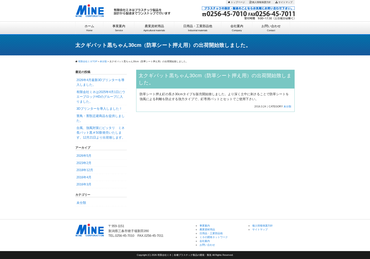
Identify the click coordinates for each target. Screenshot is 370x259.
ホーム (89, 28)
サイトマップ (285, 2)
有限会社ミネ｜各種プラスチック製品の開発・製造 (184, 255)
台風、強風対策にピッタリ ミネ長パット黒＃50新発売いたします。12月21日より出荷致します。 (100, 132)
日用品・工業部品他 (197, 28)
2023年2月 (83, 163)
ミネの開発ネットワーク (214, 237)
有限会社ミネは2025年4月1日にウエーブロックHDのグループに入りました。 (100, 96)
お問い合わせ (271, 28)
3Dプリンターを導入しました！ (99, 108)
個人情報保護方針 (261, 2)
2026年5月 (83, 155)
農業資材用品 (154, 28)
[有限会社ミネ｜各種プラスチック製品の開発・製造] (89, 9)
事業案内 (118, 28)
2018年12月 (84, 170)
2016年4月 (83, 177)
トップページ (237, 2)
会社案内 (236, 28)
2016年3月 (83, 184)
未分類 (287, 106)
